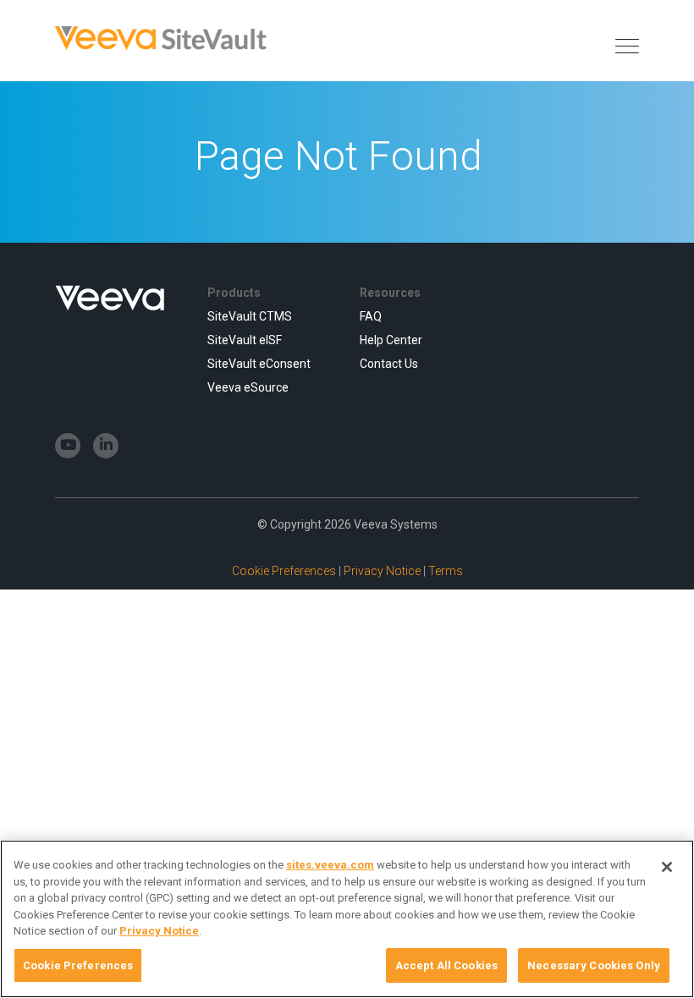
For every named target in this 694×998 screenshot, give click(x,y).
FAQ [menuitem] (371, 316)
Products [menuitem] (234, 292)
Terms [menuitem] (445, 571)
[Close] (667, 867)
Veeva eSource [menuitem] (248, 387)
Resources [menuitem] (390, 292)
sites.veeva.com (330, 864)
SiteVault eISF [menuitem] (244, 340)
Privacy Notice (159, 930)
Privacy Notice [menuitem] (383, 571)
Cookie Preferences (78, 965)
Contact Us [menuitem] (389, 363)
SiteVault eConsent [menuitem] (259, 363)
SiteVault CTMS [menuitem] (249, 316)
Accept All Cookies (446, 965)
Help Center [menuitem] (391, 340)
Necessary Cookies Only (593, 965)
